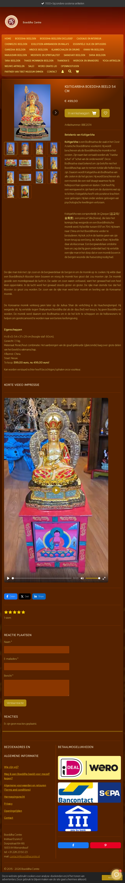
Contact (8, 818)
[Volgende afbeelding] (55, 112)
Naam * (8, 642)
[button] (10, 148)
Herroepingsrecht (14, 796)
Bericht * (8, 675)
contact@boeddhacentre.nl (25, 856)
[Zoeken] (70, 71)
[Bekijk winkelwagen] (77, 71)
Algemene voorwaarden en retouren (25, 785)
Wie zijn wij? (11, 767)
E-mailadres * (11, 659)
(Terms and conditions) (17, 789)
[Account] (62, 71)
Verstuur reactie (15, 703)
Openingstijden (13, 811)
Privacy (8, 803)
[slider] (42, 578)
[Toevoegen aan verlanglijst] (105, 113)
